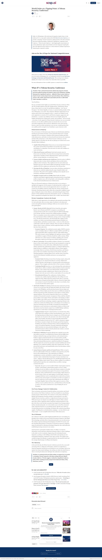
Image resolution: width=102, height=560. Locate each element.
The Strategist (44, 485)
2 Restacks (44, 493)
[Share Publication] (89, 3)
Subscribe (93, 2)
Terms (18, 558)
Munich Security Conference (61, 38)
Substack (91, 558)
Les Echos (64, 480)
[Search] (87, 3)
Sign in (98, 2)
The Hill (47, 474)
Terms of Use (56, 537)
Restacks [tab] (38, 504)
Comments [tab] (34, 504)
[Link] (30, 53)
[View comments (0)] (37, 16)
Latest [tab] (36, 517)
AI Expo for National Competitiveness (57, 74)
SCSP (35, 12)
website (66, 82)
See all (34, 543)
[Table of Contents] (1, 280)
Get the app (55, 558)
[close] (61, 518)
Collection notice (21, 558)
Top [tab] (33, 517)
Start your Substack (49, 558)
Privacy (15, 558)
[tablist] (36, 505)
